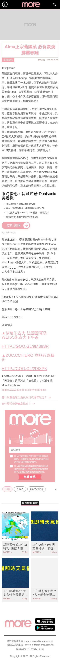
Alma (19, 489)
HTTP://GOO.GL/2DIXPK (24, 368)
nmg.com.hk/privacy (36, 459)
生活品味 (8, 60)
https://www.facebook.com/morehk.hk (24, 389)
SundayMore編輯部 (38, 598)
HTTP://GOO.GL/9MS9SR (25, 346)
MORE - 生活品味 (9, 552)
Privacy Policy (37, 648)
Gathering (36, 489)
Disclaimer (21, 648)
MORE (41, 59)
